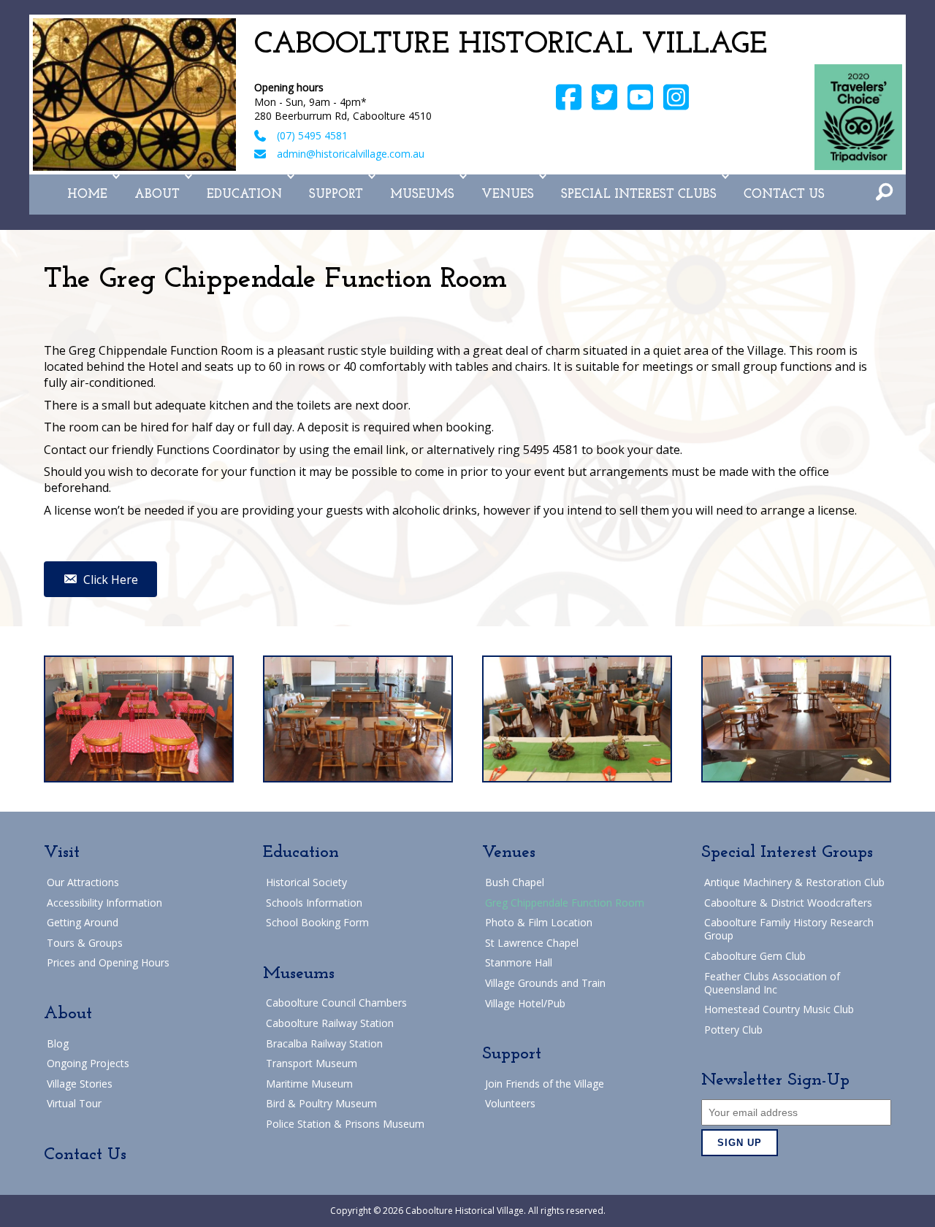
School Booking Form (317, 922)
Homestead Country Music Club (779, 1009)
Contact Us (784, 194)
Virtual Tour (74, 1103)
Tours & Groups (85, 943)
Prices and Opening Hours (108, 962)
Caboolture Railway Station (330, 1023)
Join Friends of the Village (544, 1084)
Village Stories (79, 1084)
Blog (58, 1043)
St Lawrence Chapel (532, 943)
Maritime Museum (309, 1084)
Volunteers (510, 1103)
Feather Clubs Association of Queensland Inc (772, 982)
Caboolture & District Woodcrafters (788, 902)
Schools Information (314, 902)
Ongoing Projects (88, 1063)
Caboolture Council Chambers (336, 1002)
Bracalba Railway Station (324, 1043)
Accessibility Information (104, 902)
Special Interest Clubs (639, 194)
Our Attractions (83, 882)
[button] (116, 176)
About (157, 194)
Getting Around (82, 922)
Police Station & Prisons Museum (345, 1124)
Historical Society (306, 882)
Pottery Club (733, 1029)
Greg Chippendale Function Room (564, 902)
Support (336, 194)
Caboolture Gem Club (755, 956)
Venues (507, 194)
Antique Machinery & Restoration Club (794, 882)
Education (244, 194)
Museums (422, 194)
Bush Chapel (514, 882)
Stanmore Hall (518, 962)
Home (87, 194)
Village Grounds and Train (545, 983)
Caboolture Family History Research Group (789, 928)
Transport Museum (311, 1063)
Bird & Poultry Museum (321, 1103)
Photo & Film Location (538, 922)
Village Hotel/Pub (525, 1003)
